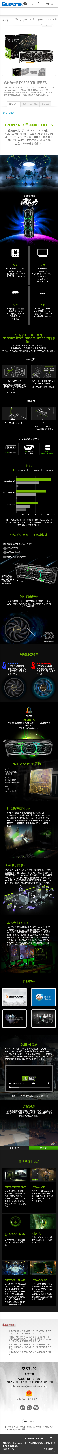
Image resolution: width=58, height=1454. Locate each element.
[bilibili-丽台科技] (22, 1407)
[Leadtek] (13, 4)
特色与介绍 (13, 104)
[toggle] (53, 11)
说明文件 (45, 104)
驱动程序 (34, 104)
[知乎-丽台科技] (40, 4)
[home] (3, 20)
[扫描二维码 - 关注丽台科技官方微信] (26, 4)
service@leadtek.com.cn (31, 1386)
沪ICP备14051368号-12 (29, 1399)
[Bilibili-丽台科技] (33, 4)
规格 (24, 104)
